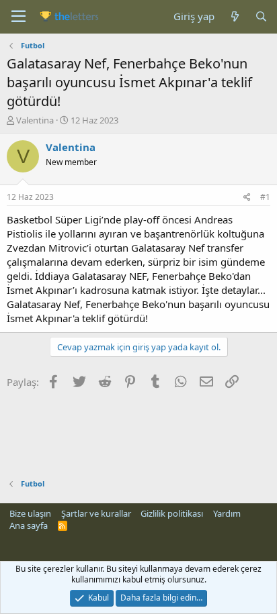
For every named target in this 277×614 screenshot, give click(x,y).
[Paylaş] (247, 197)
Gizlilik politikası (172, 513)
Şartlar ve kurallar (96, 513)
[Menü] (18, 17)
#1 (265, 197)
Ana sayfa (28, 525)
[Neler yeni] (234, 16)
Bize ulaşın (30, 513)
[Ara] (261, 16)
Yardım (227, 513)
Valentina (35, 120)
